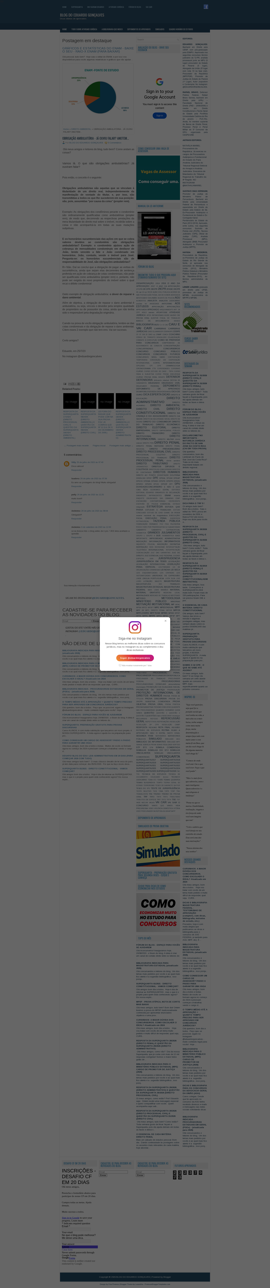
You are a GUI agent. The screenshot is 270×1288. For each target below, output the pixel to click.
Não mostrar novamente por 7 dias (137, 665)
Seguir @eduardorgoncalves (135, 658)
